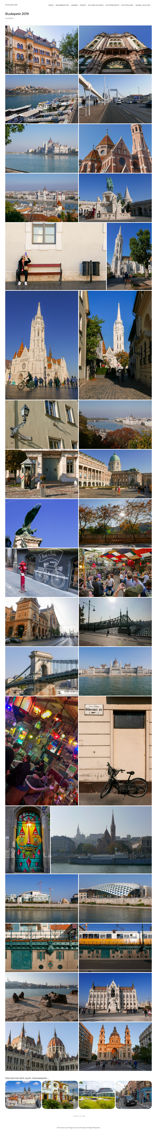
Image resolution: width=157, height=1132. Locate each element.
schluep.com (11, 5)
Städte (83, 5)
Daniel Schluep (143, 5)
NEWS (51, 5)
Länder (74, 5)
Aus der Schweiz (96, 5)
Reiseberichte (62, 5)
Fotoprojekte (112, 5)
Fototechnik (127, 5)
